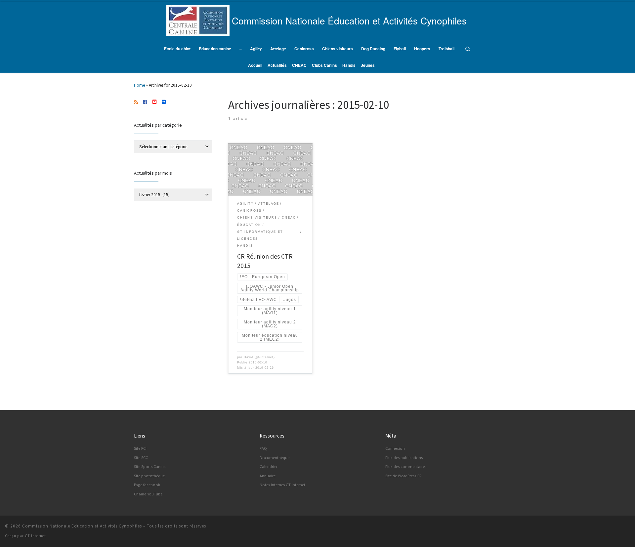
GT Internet (35, 535)
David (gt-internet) (259, 357)
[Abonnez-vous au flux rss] (136, 102)
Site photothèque (149, 475)
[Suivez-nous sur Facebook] (145, 102)
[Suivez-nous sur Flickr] (164, 102)
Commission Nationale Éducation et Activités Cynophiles (82, 526)
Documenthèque (274, 457)
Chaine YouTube (148, 493)
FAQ (263, 448)
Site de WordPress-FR (403, 475)
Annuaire (267, 475)
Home (139, 85)
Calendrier (268, 466)
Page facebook (147, 484)
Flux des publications (404, 457)
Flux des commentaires (405, 466)
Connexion (395, 448)
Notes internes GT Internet (282, 484)
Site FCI (140, 448)
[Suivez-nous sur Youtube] (154, 102)
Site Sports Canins (149, 466)
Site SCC (141, 457)
